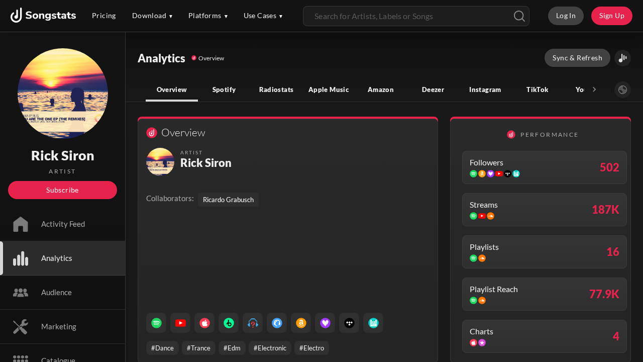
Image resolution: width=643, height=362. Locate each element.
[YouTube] (180, 323)
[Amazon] (301, 323)
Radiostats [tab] (276, 89)
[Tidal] (349, 323)
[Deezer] (325, 323)
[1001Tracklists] (253, 323)
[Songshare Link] (622, 58)
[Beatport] (229, 323)
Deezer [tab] (433, 89)
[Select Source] (622, 89)
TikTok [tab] (537, 89)
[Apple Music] (204, 323)
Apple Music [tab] (328, 89)
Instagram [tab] (485, 89)
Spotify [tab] (224, 89)
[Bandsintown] (373, 323)
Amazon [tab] (381, 89)
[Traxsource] (277, 323)
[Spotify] (156, 323)
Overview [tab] (172, 89)
